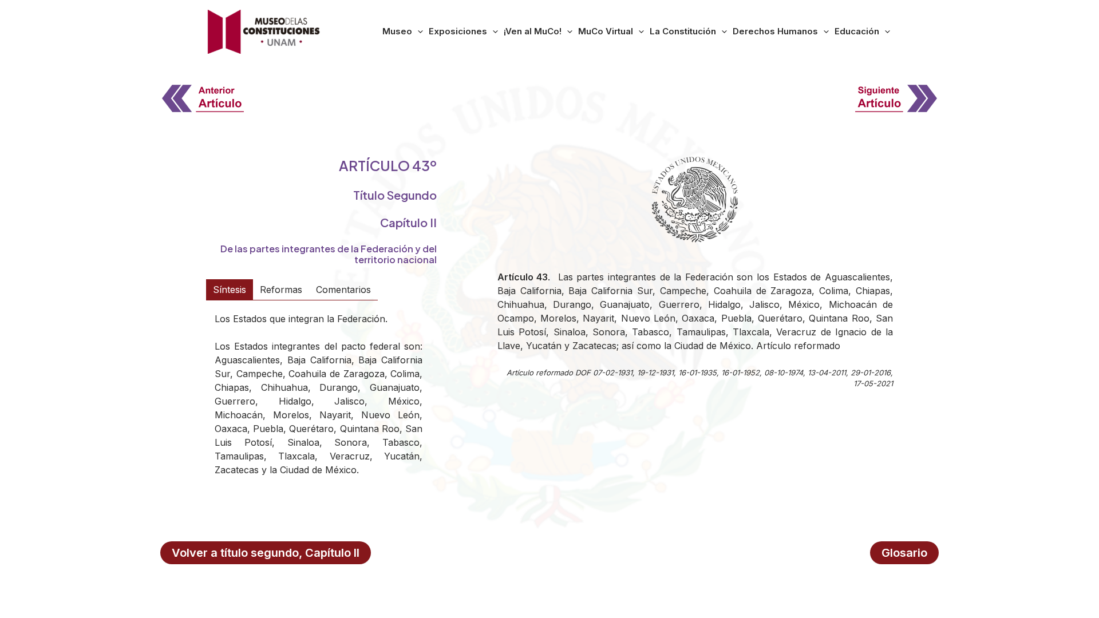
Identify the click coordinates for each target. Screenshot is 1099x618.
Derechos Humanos (775, 31)
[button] (417, 31)
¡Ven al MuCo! (533, 31)
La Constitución (683, 31)
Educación (857, 31)
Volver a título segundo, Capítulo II (265, 553)
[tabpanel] (318, 401)
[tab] (229, 289)
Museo (397, 31)
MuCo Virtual (605, 31)
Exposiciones (458, 31)
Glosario (904, 553)
